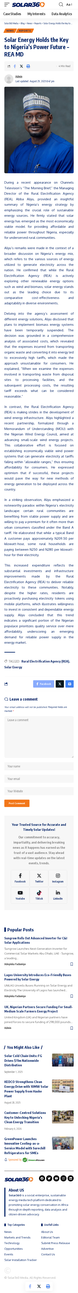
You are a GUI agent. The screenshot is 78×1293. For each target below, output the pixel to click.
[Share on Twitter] (21, 66)
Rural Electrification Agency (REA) (45, 661)
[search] (61, 4)
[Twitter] (39, 878)
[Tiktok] (39, 895)
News (10, 30)
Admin (18, 76)
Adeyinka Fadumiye (15, 964)
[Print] (28, 66)
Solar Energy (13, 667)
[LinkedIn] (58, 895)
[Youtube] (20, 895)
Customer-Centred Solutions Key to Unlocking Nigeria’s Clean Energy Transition (25, 1117)
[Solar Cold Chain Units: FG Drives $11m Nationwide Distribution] (63, 1060)
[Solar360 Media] (28, 4)
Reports (25, 30)
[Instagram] (58, 878)
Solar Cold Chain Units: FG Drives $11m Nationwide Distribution (23, 1060)
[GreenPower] (33, 1160)
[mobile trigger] (8, 4)
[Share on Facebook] (15, 66)
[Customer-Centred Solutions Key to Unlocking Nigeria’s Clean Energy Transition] (63, 1116)
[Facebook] (20, 878)
